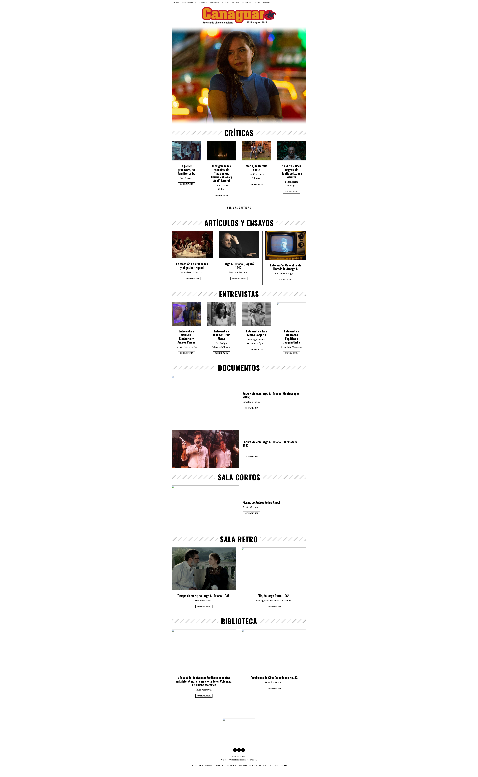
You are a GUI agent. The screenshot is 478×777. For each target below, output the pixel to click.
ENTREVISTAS (203, 2)
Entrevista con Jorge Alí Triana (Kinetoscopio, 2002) (271, 395)
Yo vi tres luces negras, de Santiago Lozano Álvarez (291, 171)
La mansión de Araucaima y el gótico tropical (192, 266)
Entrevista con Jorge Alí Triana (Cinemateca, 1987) (270, 444)
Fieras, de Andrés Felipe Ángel (261, 502)
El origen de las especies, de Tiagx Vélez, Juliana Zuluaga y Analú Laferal (221, 173)
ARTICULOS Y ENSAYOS (189, 2)
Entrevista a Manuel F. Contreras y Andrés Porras (186, 336)
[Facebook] (298, 2)
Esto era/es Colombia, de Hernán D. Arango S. (285, 267)
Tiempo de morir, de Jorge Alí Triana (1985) (204, 595)
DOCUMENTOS (246, 2)
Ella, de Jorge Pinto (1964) (274, 595)
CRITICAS (176, 2)
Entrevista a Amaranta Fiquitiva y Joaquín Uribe (291, 336)
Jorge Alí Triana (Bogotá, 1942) (239, 266)
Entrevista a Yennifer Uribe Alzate (221, 335)
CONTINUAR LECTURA (186, 184)
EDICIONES (257, 2)
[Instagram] (304, 2)
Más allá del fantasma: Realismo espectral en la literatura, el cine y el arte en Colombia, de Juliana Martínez (204, 681)
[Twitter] (301, 2)
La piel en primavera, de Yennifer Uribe (186, 169)
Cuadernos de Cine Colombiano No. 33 (274, 677)
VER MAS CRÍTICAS (239, 207)
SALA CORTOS (214, 2)
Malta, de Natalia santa (256, 168)
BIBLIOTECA (235, 2)
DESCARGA (266, 2)
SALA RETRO (225, 2)
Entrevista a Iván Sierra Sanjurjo (256, 333)
